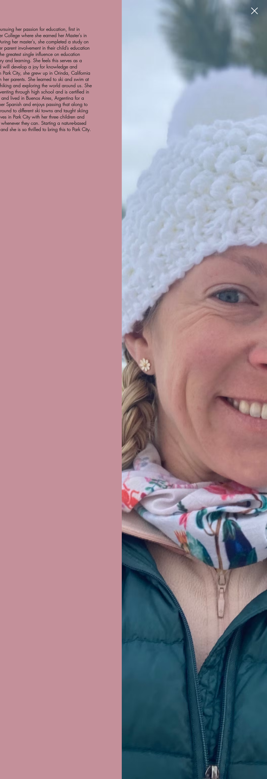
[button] (254, 11)
